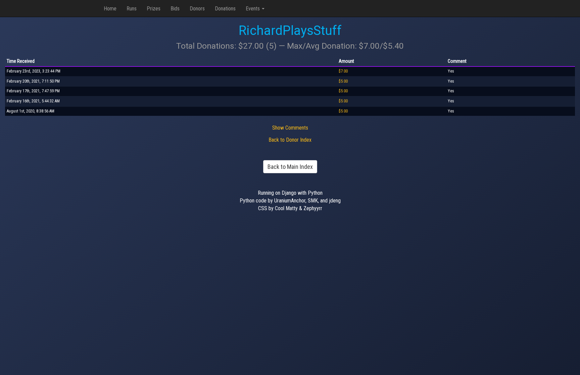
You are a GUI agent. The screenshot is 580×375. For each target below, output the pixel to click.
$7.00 (343, 71)
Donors (197, 8)
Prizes (153, 8)
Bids (175, 8)
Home (110, 8)
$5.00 (343, 81)
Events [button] (253, 8)
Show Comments (290, 128)
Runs (132, 8)
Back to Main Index (290, 166)
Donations (225, 8)
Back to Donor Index (290, 140)
